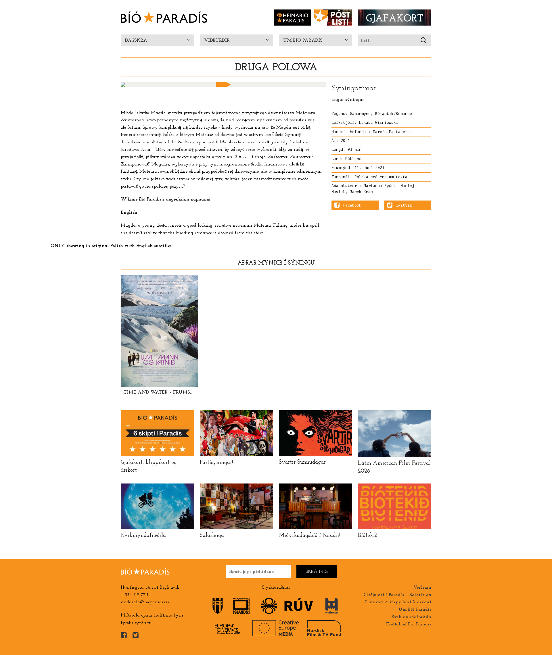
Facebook (352, 205)
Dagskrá (136, 40)
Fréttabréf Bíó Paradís (408, 624)
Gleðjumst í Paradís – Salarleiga (397, 595)
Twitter (404, 205)
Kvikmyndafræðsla (411, 617)
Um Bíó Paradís (303, 40)
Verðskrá (422, 587)
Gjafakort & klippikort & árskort (398, 602)
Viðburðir (217, 40)
